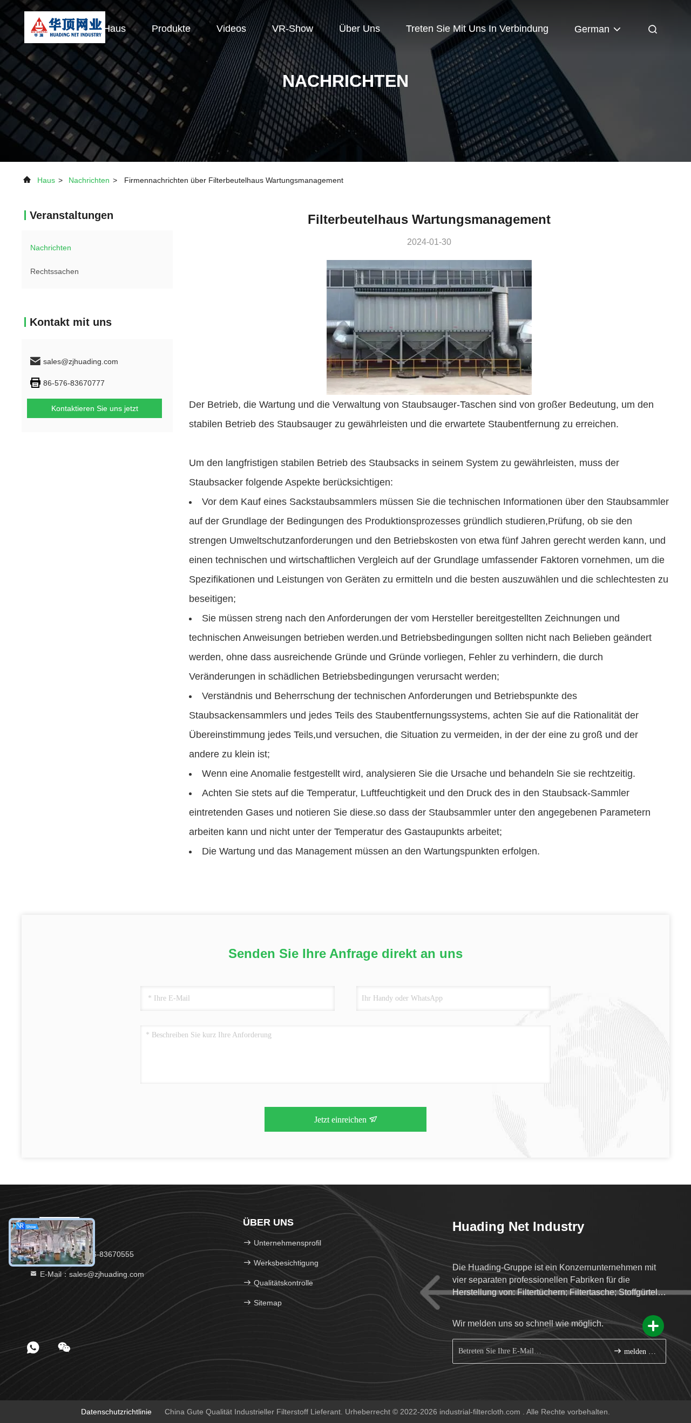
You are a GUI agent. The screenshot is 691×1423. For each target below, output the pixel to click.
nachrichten (89, 180)
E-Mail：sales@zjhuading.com (91, 1274)
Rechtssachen (54, 271)
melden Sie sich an (639, 1351)
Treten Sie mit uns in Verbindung (477, 28)
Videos (231, 28)
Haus (114, 28)
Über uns (359, 28)
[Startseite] (64, 27)
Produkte (171, 28)
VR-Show (292, 28)
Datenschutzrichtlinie (116, 1411)
